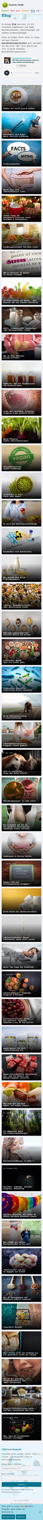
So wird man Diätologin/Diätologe (20, 524)
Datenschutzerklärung (10, 1492)
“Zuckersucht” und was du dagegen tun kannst (14, 1271)
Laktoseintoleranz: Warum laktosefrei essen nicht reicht (19, 938)
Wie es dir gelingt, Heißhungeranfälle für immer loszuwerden (14, 1380)
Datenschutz (7, 1512)
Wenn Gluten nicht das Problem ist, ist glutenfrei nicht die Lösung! (21, 1354)
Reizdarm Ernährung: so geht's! (19, 1161)
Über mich (15, 11)
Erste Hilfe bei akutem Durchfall (20, 912)
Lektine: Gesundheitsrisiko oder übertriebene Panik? (16, 606)
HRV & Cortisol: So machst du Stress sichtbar (16, 274)
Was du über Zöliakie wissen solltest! (13, 357)
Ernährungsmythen (11, 164)
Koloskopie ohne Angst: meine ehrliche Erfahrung (15, 135)
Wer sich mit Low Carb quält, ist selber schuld (15, 1105)
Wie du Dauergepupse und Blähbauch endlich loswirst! (17, 1298)
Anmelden (21, 1484)
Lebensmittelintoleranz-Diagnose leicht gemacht (15, 745)
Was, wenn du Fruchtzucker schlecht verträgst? (16, 1437)
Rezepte (25, 11)
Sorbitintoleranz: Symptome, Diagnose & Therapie (17, 994)
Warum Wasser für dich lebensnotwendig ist (14, 1049)
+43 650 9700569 (22, 1500)
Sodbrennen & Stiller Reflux (17, 856)
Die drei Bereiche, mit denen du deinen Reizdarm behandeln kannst (20, 1215)
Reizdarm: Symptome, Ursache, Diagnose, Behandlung (18, 1188)
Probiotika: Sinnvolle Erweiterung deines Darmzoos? (18, 689)
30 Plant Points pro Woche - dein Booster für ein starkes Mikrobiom (20, 301)
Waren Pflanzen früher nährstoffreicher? (15, 440)
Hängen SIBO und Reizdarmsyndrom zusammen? (16, 883)
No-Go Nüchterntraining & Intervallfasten (14, 717)
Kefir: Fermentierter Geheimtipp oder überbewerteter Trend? (19, 329)
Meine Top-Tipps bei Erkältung (18, 967)
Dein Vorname (8, 1474)
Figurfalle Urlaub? (12, 1327)
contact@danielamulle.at (22, 1504)
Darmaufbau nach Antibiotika (17, 552)
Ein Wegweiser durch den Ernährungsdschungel (15, 1132)
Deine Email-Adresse (12, 1464)
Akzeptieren (8, 1517)
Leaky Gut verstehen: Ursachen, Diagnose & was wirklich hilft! (19, 412)
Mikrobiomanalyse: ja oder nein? (19, 801)
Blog (33, 10)
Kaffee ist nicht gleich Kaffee (19, 108)
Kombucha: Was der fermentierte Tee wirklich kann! (19, 385)
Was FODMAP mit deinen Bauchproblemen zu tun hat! (16, 1243)
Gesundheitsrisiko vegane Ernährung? (12, 468)
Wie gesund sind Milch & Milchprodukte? (14, 578)
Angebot (5, 11)
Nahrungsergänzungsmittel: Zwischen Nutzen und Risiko (16, 634)
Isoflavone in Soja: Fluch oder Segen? (13, 495)
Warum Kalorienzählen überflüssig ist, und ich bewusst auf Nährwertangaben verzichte (20, 1076)
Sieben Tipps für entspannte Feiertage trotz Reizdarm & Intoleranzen (16, 217)
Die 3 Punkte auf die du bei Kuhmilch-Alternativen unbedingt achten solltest (16, 827)
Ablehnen (21, 1517)
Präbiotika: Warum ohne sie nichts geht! (14, 661)
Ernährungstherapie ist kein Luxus (20, 247)
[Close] (40, 1512)
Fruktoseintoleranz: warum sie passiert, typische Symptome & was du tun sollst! (18, 1020)
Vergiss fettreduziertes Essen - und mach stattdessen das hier (19, 1409)
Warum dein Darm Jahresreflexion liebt (14, 191)
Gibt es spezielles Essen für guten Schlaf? (15, 772)
